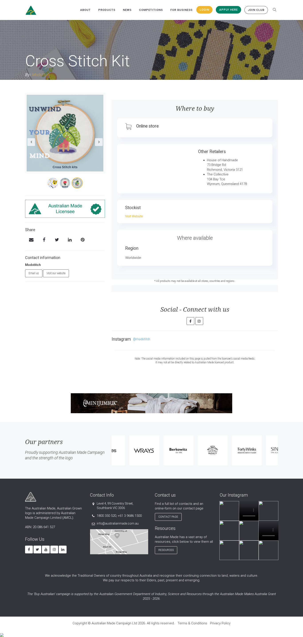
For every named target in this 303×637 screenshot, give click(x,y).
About (85, 10)
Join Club (256, 10)
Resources (166, 550)
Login (204, 9)
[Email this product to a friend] (31, 240)
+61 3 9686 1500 (130, 516)
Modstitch (41, 74)
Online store (147, 126)
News (127, 10)
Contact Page (168, 516)
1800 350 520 (106, 516)
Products (106, 10)
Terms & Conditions (192, 623)
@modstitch (141, 339)
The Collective (217, 174)
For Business (181, 10)
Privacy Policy (220, 623)
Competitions (151, 10)
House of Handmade (222, 160)
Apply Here (228, 9)
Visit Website (134, 216)
